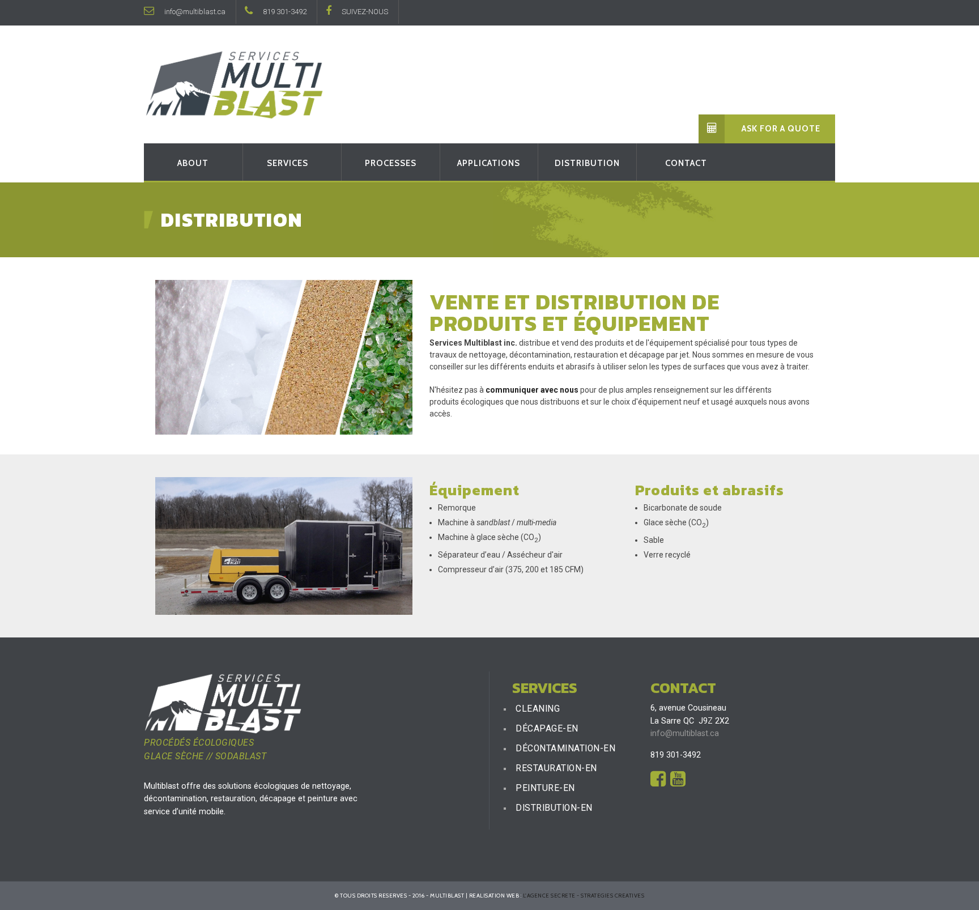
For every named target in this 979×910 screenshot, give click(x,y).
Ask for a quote (781, 129)
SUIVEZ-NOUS (364, 11)
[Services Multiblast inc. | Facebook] (658, 782)
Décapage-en (547, 729)
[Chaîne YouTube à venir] (678, 782)
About (192, 163)
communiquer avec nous (532, 389)
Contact (686, 163)
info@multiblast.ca (194, 11)
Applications (488, 163)
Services (287, 163)
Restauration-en (556, 768)
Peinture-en (545, 788)
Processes (390, 163)
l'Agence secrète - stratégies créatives (584, 895)
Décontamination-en (565, 748)
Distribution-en (554, 808)
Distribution (587, 163)
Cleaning (538, 709)
